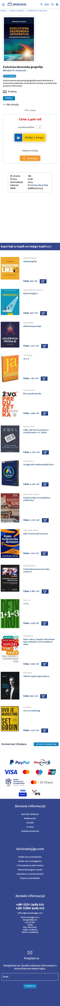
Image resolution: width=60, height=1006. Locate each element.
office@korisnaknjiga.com (30, 913)
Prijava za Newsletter (30, 878)
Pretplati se (30, 986)
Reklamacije (30, 818)
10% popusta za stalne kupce (30, 865)
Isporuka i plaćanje (30, 814)
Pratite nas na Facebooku (30, 857)
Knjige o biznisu (17, 11)
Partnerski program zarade (30, 869)
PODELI (9, 98)
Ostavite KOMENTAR (46, 744)
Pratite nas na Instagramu (30, 861)
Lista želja (32, 158)
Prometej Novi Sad (38, 185)
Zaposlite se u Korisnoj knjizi (30, 874)
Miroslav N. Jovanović (14, 70)
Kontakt (30, 822)
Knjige (3, 11)
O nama (30, 827)
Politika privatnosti (30, 831)
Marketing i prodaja (37, 11)
